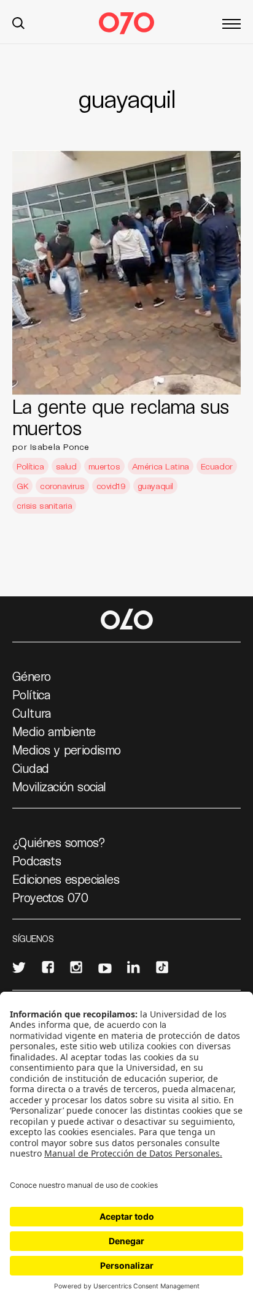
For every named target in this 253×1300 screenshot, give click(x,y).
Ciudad (30, 768)
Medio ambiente (54, 731)
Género (31, 676)
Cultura (31, 712)
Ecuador (217, 466)
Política (30, 466)
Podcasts (36, 860)
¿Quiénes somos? (58, 842)
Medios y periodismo (66, 749)
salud (66, 466)
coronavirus (62, 486)
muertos (104, 466)
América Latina (160, 466)
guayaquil (155, 486)
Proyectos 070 (50, 897)
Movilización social (59, 786)
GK (22, 486)
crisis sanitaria (44, 505)
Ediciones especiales (65, 879)
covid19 (111, 486)
